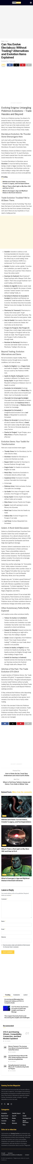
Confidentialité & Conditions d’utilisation (11, 1155)
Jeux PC (14, 1116)
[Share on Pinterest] (23, 65)
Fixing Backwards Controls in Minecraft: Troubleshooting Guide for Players (18, 1066)
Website (3, 937)
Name (3, 921)
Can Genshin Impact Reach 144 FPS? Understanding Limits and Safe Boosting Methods (17, 1057)
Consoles (3, 1121)
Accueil (3, 1153)
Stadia (24, 1116)
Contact (27, 1155)
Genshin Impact (16, 1113)
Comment (4, 899)
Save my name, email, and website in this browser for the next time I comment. (16, 946)
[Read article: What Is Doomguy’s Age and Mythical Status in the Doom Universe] (16, 865)
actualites (4, 1113)
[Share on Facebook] (10, 65)
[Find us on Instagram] (11, 1104)
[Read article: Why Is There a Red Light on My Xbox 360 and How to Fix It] (16, 836)
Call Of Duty (4, 1118)
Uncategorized (27, 1118)
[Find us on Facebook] (1, 1104)
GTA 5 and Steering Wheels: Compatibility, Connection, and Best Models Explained (12, 1035)
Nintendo (14, 1123)
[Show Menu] (31, 2)
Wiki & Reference (25, 1121)
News (7, 41)
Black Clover (4, 1116)
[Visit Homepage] (16, 3)
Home (2, 41)
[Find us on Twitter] (5, 1104)
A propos (10, 1153)
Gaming (3, 1123)
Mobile (14, 1118)
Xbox (24, 1125)
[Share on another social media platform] (29, 65)
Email (3, 929)
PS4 (24, 1113)
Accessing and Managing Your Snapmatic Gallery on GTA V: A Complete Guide (14, 1001)
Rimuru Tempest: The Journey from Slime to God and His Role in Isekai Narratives (18, 1048)
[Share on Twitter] (16, 65)
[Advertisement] (16, 21)
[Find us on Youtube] (8, 1104)
